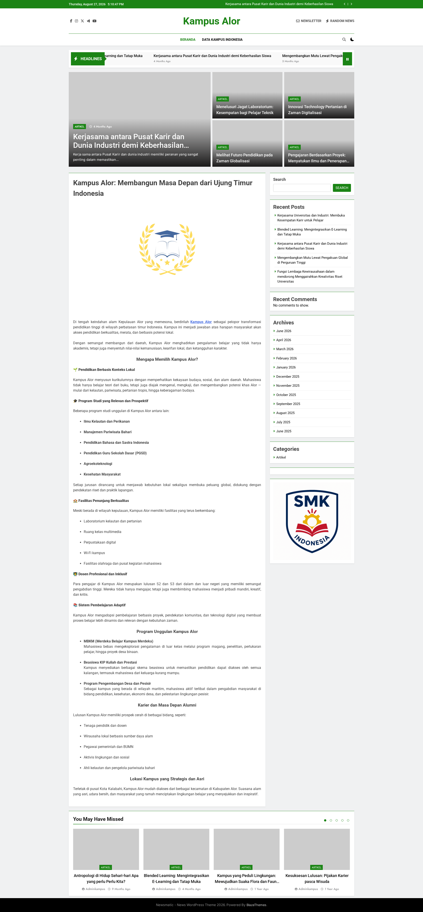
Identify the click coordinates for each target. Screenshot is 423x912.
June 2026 (283, 331)
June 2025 (283, 431)
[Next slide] (351, 4)
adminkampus (95, 889)
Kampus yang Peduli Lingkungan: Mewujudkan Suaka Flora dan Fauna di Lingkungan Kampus (247, 881)
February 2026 (286, 358)
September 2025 (288, 404)
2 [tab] (331, 820)
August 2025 (285, 413)
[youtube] (94, 21)
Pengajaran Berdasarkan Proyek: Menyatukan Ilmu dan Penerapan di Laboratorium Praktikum (317, 161)
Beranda (187, 40)
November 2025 (287, 386)
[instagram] (76, 21)
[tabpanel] (106, 860)
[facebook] (71, 21)
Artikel (79, 127)
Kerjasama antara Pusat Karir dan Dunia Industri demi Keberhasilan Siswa (279, 4)
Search (279, 179)
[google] (88, 21)
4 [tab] (342, 820)
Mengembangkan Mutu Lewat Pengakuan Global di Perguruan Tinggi (307, 56)
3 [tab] (337, 820)
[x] (82, 21)
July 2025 (283, 422)
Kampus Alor (211, 21)
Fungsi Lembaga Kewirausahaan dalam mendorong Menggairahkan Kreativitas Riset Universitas (309, 276)
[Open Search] (344, 39)
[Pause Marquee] (347, 58)
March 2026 (284, 349)
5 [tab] (348, 820)
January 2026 (286, 367)
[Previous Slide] (345, 4)
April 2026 (283, 340)
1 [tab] (325, 820)
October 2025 (286, 395)
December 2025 (287, 377)
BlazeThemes (256, 905)
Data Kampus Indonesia (222, 40)
